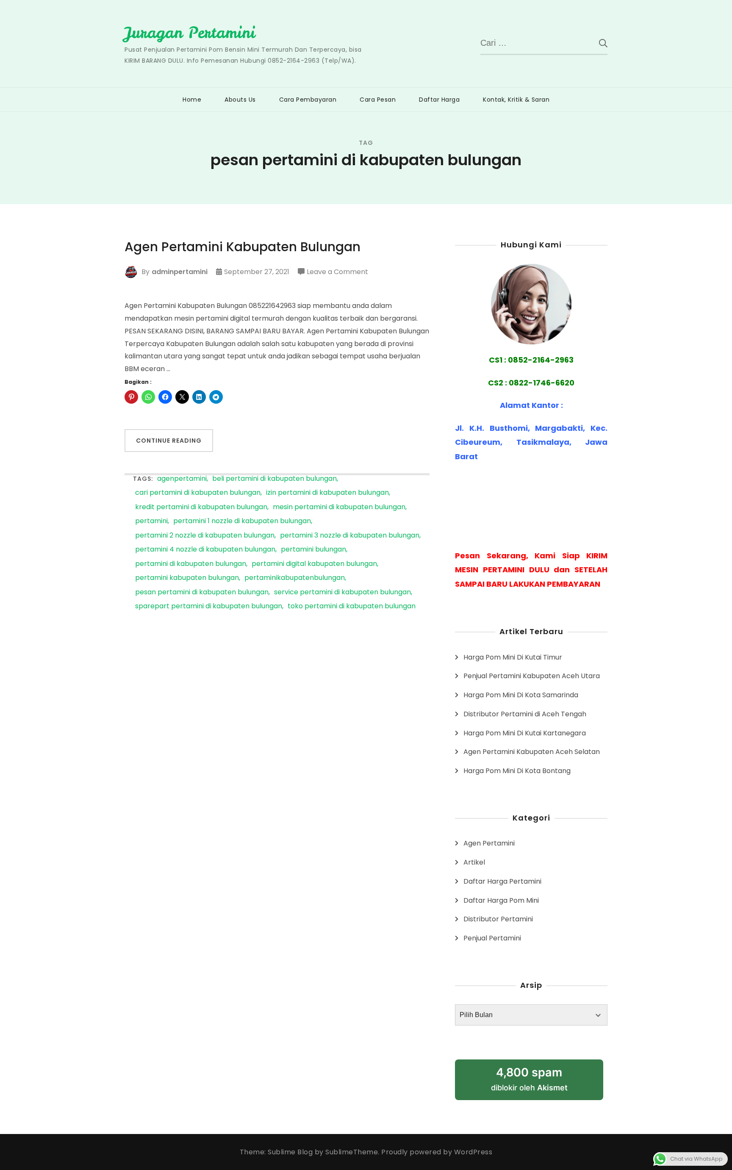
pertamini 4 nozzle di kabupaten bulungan (205, 549)
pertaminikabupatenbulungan (294, 578)
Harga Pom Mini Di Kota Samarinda (520, 695)
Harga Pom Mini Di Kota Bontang (517, 771)
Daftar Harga (439, 99)
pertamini (151, 521)
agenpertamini (182, 478)
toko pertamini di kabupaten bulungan (352, 606)
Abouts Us (240, 99)
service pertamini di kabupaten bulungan (342, 592)
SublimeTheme (351, 1152)
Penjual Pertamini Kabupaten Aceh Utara (531, 676)
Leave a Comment (337, 272)
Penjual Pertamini (492, 938)
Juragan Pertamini (190, 32)
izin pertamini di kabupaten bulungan (327, 492)
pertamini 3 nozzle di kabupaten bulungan (349, 535)
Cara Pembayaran (308, 99)
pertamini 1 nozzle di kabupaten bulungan (242, 521)
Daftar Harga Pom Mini (501, 900)
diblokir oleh (529, 1078)
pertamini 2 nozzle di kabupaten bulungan (204, 535)
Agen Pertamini (489, 843)
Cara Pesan (378, 99)
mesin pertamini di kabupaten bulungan (339, 507)
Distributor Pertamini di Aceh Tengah (524, 714)
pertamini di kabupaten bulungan (190, 564)
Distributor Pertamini (498, 919)
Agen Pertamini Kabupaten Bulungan (242, 247)
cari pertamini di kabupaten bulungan (198, 492)
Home (192, 99)
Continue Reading (169, 440)
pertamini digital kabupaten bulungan (314, 564)
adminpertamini (180, 272)
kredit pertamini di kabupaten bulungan (201, 507)
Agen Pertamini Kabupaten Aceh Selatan (531, 752)
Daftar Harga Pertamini (502, 881)
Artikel (474, 862)
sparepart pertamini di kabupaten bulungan (208, 606)
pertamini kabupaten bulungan (187, 578)
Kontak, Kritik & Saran (516, 99)
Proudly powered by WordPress (436, 1152)
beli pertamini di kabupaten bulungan (274, 478)
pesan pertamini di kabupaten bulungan (202, 592)
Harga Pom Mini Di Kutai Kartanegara (524, 733)
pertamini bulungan (313, 549)
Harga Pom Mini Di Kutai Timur (512, 657)
